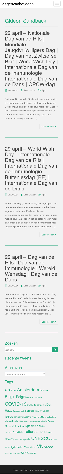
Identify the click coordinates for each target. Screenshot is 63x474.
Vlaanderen (30, 447)
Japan (46, 410)
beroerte (29, 397)
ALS (14, 390)
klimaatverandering (22, 416)
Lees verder (48, 126)
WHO (24, 453)
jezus (9, 416)
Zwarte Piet (32, 453)
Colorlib (27, 470)
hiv (41, 410)
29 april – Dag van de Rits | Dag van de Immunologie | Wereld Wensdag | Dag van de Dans (31, 268)
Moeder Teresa (47, 421)
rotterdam (33, 431)
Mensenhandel (11, 421)
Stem (17, 439)
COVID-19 (15, 403)
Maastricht (36, 417)
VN (40, 446)
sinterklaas (46, 432)
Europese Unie (19, 411)
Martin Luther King (48, 417)
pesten (31, 425)
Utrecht (54, 439)
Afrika (8, 390)
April (44, 90)
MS (6, 426)
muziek (12, 426)
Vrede (48, 446)
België (21, 396)
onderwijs (22, 426)
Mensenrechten (25, 421)
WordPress (45, 470)
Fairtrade (29, 410)
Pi (37, 426)
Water (7, 453)
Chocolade (38, 397)
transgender (25, 439)
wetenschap (15, 453)
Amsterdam (28, 389)
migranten (36, 421)
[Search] (55, 349)
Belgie (10, 396)
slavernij (9, 439)
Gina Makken (30, 90)
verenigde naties (14, 447)
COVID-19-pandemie (36, 404)
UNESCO (41, 438)
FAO (37, 410)
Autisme (44, 390)
